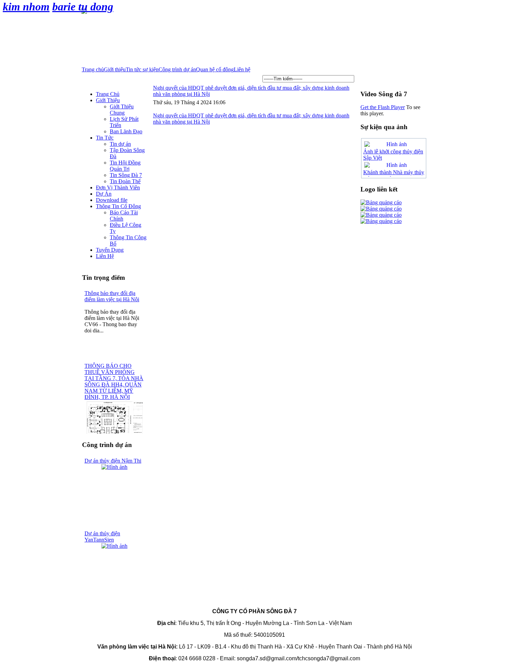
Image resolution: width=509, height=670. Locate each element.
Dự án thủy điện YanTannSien (102, 536)
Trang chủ (93, 69)
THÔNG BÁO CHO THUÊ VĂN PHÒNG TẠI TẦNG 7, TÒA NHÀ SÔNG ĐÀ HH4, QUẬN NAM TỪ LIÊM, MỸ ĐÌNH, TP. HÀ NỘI (113, 381)
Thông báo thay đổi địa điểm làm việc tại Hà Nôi (111, 296)
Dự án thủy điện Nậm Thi (112, 461)
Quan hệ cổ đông (215, 69)
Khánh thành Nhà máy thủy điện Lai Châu (393, 175)
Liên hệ (242, 69)
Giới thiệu (115, 69)
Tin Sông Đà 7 (126, 175)
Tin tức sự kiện (142, 69)
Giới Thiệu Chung (122, 110)
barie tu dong (82, 6)
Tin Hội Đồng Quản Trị (125, 166)
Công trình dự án (177, 69)
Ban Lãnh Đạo (126, 131)
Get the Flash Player (382, 107)
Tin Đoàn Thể (125, 181)
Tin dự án (120, 144)
